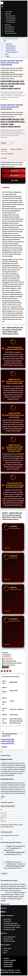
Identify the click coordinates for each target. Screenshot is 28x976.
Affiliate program (9, 941)
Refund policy (8, 966)
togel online (19, 259)
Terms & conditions (10, 960)
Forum (6, 950)
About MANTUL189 (9, 937)
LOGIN (16, 180)
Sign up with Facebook (8, 806)
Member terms (8, 962)
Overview (4, 149)
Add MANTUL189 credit (11, 870)
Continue (4, 873)
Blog (5, 952)
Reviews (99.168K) (16, 149)
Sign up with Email (8, 809)
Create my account (6, 832)
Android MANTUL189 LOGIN (12, 925)
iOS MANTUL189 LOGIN (10, 923)
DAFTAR (15, 171)
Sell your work (8, 939)
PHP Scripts (7, 919)
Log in (21, 835)
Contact (6, 958)
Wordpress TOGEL (9, 929)
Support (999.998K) (7, 154)
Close (2, 796)
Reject (3, 904)
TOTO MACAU (6, 657)
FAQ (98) (4, 158)
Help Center (7, 948)
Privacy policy (8, 964)
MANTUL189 (5, 192)
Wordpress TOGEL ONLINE (12, 927)
